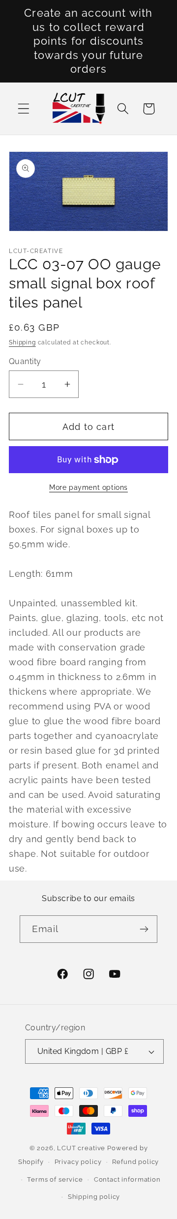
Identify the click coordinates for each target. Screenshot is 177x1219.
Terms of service (55, 1179)
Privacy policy (78, 1161)
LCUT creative (81, 1148)
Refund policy (135, 1161)
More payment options (88, 487)
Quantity (25, 361)
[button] (24, 109)
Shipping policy (94, 1196)
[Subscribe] (144, 929)
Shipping (22, 342)
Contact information (127, 1179)
